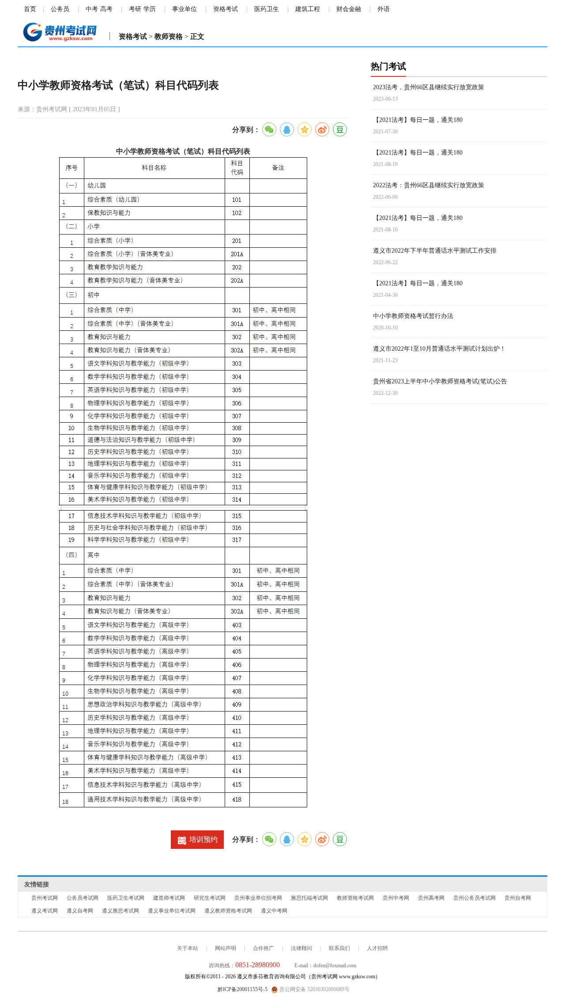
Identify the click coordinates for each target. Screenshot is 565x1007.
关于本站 (187, 948)
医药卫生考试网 (125, 898)
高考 (106, 9)
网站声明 (225, 948)
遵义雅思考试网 (120, 911)
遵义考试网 (44, 911)
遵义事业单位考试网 (172, 911)
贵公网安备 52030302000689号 (314, 989)
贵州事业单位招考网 (258, 898)
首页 (30, 9)
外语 (383, 9)
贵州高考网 (431, 898)
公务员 (60, 9)
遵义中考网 (274, 911)
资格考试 (225, 9)
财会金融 (348, 9)
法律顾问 (301, 948)
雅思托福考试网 (309, 898)
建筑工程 (307, 9)
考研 (135, 9)
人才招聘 (377, 948)
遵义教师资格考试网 (228, 911)
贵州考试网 (44, 898)
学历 (149, 9)
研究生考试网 (210, 898)
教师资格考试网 (355, 898)
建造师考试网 (169, 898)
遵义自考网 (80, 911)
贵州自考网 (518, 898)
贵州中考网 (396, 898)
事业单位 (184, 9)
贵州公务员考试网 (474, 898)
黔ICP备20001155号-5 (242, 989)
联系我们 (339, 948)
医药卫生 (266, 9)
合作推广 (263, 948)
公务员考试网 (82, 898)
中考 (92, 9)
